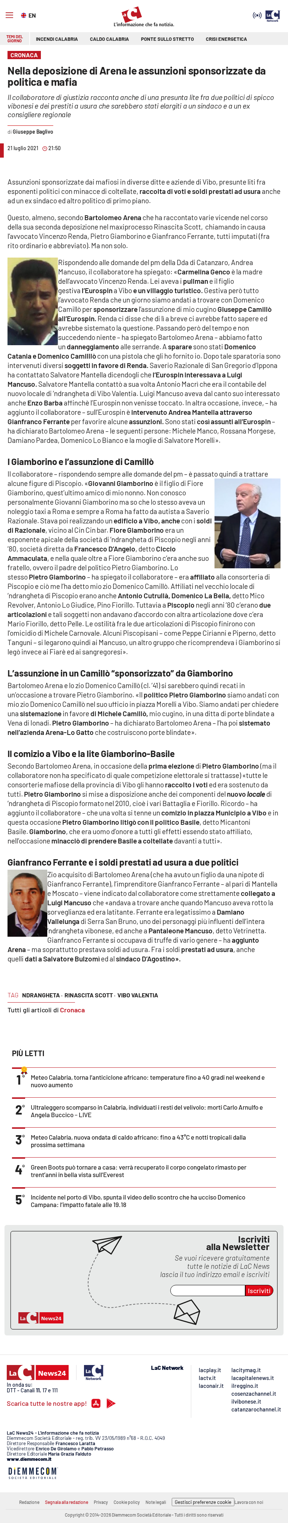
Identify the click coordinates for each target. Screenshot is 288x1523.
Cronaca (72, 1010)
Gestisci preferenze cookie (203, 1502)
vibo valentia (137, 994)
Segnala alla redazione (66, 1502)
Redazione (29, 1502)
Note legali (156, 1502)
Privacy (101, 1502)
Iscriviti (259, 1290)
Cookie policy (127, 1502)
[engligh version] (24, 14)
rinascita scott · (90, 994)
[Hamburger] (9, 15)
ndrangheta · (42, 994)
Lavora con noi (248, 1502)
